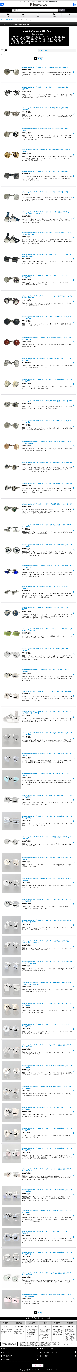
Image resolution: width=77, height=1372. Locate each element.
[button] (2, 4)
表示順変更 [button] (44, 50)
